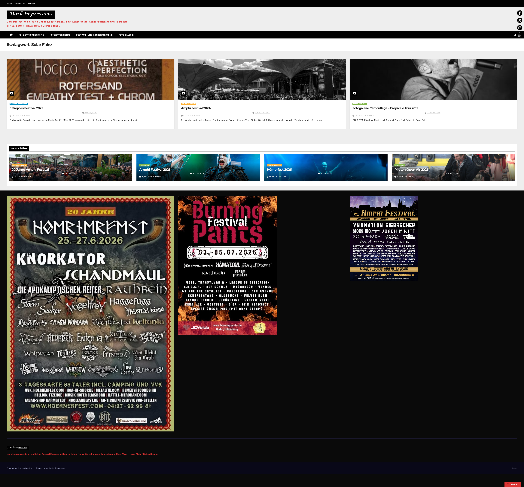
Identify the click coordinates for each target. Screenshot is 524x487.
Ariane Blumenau (278, 177)
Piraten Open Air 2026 (411, 170)
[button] (515, 35)
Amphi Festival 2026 (154, 170)
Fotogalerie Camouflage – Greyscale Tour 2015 (385, 108)
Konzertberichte (60, 35)
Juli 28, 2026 (70, 173)
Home (514, 468)
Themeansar (60, 468)
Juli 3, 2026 (326, 173)
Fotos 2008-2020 (359, 104)
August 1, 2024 (262, 113)
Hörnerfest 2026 (279, 170)
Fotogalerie (126, 35)
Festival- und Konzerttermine (94, 35)
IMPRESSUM (20, 3)
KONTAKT (32, 3)
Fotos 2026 (144, 165)
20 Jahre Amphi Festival (30, 170)
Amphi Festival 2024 (195, 108)
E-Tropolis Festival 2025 (26, 108)
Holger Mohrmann (21, 116)
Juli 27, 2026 (198, 173)
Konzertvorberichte (31, 35)
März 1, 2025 (90, 113)
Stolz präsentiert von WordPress (21, 468)
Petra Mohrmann (192, 116)
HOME (9, 3)
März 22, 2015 (433, 113)
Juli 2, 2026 (453, 173)
